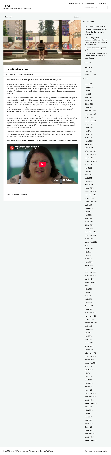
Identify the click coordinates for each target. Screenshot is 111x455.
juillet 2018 (89, 410)
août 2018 (88, 407)
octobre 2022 (89, 238)
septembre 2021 (91, 282)
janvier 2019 (89, 390)
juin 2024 (88, 171)
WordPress (49, 451)
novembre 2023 (90, 195)
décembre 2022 (90, 232)
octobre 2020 (89, 319)
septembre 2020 (91, 323)
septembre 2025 (91, 121)
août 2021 (88, 286)
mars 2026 (89, 101)
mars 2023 (89, 222)
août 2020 (88, 326)
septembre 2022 (91, 242)
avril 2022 (88, 259)
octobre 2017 (89, 437)
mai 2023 (88, 215)
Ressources (29, 74)
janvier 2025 (89, 148)
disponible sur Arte (34, 141)
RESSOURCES (90, 3)
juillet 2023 (89, 208)
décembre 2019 (90, 353)
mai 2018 (88, 417)
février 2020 (89, 346)
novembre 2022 (90, 235)
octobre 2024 (89, 158)
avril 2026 (88, 97)
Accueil (71, 3)
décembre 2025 (90, 111)
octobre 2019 (89, 360)
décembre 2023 (90, 191)
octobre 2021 (89, 279)
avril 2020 (88, 339)
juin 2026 (88, 90)
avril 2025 (88, 138)
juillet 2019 (89, 370)
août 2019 (88, 366)
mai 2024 (88, 175)
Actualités (88, 67)
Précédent (7, 17)
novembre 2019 (90, 356)
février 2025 (89, 144)
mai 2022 (88, 255)
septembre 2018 (91, 403)
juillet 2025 (89, 127)
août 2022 (88, 245)
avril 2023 (88, 218)
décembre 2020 (90, 312)
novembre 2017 (90, 434)
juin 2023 (88, 212)
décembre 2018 (90, 393)
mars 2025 (89, 141)
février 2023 (89, 225)
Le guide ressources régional (95, 26)
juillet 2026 (89, 87)
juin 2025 (88, 131)
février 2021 (89, 306)
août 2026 (88, 84)
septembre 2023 (91, 201)
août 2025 (88, 124)
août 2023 (88, 205)
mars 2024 (89, 181)
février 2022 (89, 265)
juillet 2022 (89, 249)
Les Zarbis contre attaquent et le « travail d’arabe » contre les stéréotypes (96, 32)
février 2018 (89, 427)
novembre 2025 (90, 114)
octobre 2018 (89, 400)
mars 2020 (89, 343)
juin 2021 (88, 292)
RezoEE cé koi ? (90, 74)
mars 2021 (89, 302)
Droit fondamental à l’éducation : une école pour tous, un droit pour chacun (96, 56)
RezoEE (8, 6)
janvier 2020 (89, 350)
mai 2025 (88, 134)
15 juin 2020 (11, 74)
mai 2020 (88, 336)
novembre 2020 (90, 316)
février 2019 (89, 387)
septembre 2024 (91, 161)
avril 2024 (88, 178)
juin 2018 (88, 413)
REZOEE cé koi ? (102, 3)
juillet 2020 (89, 329)
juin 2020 (88, 333)
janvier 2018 (89, 430)
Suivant (77, 17)
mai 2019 (88, 376)
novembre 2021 (90, 275)
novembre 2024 (90, 154)
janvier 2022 (89, 269)
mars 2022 (89, 262)
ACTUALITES (79, 3)
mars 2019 (89, 383)
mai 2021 (88, 296)
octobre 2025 (89, 117)
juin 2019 (88, 373)
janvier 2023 (89, 228)
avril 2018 (88, 420)
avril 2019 (88, 380)
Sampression (103, 451)
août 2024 (88, 164)
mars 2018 (89, 424)
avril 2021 (88, 299)
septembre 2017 (91, 440)
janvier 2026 (89, 107)
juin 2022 (88, 252)
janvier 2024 (89, 188)
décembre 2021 (90, 272)
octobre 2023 (89, 198)
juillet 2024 (89, 168)
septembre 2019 (91, 363)
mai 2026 (88, 94)
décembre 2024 (90, 151)
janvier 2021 (89, 309)
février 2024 (89, 185)
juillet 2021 (89, 289)
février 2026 (89, 104)
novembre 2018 (90, 397)
